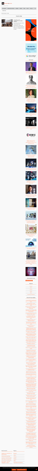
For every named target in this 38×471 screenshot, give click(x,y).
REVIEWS (21, 8)
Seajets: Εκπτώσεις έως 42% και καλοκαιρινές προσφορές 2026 (31, 388)
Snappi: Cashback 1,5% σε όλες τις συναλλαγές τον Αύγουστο (31, 343)
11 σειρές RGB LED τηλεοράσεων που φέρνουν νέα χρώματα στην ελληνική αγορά (31, 301)
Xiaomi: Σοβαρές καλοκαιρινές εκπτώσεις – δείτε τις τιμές (31, 393)
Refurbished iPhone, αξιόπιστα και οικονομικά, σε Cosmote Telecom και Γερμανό (31, 323)
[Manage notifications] (36, 469)
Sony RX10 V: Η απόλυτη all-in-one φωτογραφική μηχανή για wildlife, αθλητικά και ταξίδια (31, 424)
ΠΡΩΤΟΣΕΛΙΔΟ (4, 8)
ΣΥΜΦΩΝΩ (14, 469)
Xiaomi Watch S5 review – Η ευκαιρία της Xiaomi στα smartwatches (31, 332)
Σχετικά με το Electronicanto (6, 458)
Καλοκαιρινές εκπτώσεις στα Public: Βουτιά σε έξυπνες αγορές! (31, 396)
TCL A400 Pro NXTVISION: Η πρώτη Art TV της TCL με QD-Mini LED (31, 410)
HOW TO (28, 8)
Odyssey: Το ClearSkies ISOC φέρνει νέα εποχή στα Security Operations (31, 412)
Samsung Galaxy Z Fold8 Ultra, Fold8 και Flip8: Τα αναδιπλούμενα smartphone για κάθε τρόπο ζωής (31, 378)
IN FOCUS (31, 8)
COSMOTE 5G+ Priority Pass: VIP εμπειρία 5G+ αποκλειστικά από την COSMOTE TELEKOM (31, 357)
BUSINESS (17, 8)
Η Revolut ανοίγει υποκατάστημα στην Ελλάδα (31, 348)
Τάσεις (31, 292)
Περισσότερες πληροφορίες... (22, 469)
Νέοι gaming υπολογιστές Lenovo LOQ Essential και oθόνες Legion (31, 314)
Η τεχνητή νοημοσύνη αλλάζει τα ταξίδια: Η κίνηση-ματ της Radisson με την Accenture (31, 360)
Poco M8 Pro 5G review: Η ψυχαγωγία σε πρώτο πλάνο (31, 391)
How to (31, 287)
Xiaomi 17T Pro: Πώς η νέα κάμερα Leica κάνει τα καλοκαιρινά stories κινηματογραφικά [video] (31, 363)
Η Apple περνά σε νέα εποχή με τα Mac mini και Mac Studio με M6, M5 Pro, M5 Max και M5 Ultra (31, 311)
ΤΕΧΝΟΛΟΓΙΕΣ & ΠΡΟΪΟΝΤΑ (10, 8)
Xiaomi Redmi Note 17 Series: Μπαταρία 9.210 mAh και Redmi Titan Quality (31, 304)
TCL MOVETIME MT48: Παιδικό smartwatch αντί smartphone (31, 346)
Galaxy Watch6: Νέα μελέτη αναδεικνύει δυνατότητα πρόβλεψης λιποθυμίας (31, 446)
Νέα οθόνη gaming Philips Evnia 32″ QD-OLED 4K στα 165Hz (31, 369)
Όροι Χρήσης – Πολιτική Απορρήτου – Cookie (6, 462)
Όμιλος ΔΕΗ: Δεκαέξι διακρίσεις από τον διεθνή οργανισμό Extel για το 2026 (31, 399)
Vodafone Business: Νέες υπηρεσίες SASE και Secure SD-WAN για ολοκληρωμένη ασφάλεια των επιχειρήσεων (31, 430)
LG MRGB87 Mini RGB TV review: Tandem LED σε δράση (31, 320)
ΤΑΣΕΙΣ (24, 8)
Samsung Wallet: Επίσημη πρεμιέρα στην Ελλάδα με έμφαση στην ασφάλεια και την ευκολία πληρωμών (31, 434)
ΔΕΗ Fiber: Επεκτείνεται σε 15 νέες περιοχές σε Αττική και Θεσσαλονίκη (31, 372)
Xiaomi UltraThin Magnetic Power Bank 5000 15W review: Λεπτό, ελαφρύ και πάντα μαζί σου (31, 366)
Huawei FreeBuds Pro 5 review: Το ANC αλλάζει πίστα (31, 440)
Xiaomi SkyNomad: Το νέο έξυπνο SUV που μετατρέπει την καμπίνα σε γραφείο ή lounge (31, 418)
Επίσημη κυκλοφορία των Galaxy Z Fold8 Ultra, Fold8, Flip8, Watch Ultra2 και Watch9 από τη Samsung (31, 334)
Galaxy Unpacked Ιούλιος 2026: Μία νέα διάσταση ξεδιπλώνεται (31, 421)
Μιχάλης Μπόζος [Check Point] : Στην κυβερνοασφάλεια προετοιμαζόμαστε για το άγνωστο (31, 443)
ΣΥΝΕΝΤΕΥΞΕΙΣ (4, 10)
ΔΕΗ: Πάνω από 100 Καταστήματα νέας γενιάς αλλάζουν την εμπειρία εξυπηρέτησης (31, 307)
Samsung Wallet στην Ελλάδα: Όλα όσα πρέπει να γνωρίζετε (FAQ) (31, 427)
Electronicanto (4, 13)
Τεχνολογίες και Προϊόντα (31, 294)
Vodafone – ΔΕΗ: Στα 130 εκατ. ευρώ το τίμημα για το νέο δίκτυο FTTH (31, 337)
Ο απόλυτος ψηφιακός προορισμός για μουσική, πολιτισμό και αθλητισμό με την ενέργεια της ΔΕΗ (31, 437)
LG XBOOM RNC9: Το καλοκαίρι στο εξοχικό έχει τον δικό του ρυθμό (31, 351)
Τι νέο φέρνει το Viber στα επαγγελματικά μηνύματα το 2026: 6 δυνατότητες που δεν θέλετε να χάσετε (31, 317)
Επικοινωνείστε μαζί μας (6, 456)
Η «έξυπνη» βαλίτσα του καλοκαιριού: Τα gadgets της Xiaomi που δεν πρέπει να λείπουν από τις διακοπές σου (31, 353)
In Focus (31, 289)
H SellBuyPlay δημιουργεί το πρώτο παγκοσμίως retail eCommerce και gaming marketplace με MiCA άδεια (31, 329)
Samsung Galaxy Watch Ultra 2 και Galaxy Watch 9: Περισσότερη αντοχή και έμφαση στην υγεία (31, 381)
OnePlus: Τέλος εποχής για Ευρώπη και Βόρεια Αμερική (31, 401)
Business (31, 286)
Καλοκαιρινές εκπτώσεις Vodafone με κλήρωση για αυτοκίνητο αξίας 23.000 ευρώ (31, 407)
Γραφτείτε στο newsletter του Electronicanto (7, 454)
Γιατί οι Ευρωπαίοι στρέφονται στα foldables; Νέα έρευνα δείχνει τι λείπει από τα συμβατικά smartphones (31, 340)
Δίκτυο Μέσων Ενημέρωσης (6, 459)
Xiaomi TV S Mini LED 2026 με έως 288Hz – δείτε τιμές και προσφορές (31, 404)
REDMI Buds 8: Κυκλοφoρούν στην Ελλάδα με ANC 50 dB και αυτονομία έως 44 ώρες (31, 415)
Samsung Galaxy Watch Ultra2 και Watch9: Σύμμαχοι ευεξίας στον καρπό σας (31, 375)
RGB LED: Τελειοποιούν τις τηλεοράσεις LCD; (31, 326)
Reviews (31, 291)
